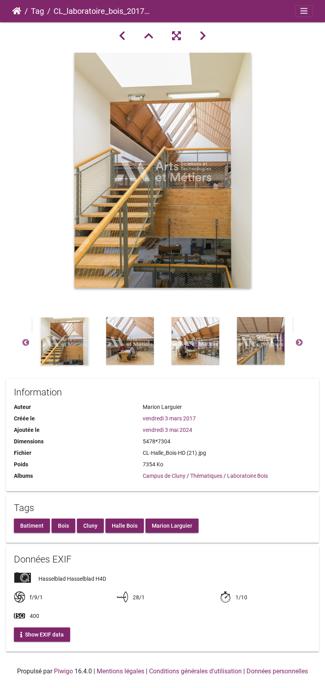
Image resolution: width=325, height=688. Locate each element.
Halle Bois (125, 525)
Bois (63, 525)
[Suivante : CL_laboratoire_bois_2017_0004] (203, 36)
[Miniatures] (148, 36)
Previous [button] (26, 343)
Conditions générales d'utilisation (195, 671)
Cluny (90, 525)
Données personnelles (277, 671)
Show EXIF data (44, 634)
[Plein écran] (176, 36)
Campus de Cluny (164, 476)
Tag (37, 11)
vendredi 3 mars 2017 (169, 418)
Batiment (32, 525)
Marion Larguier (172, 525)
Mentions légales (120, 671)
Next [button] (299, 343)
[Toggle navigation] (304, 11)
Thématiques (206, 476)
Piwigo (63, 671)
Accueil (16, 11)
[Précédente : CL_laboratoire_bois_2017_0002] (122, 36)
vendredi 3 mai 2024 (167, 430)
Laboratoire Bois (247, 476)
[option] (64, 341)
